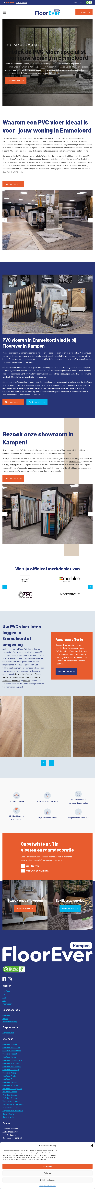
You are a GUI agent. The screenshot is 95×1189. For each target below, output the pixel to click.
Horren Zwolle (8, 1117)
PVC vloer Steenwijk (10, 1098)
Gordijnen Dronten (9, 1044)
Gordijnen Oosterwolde (11, 1066)
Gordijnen (6, 1015)
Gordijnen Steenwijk (10, 1069)
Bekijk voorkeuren (47, 1180)
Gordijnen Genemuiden (11, 1050)
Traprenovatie (8, 1032)
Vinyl (4, 1000)
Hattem (18, 674)
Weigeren (47, 1173)
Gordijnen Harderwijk (11, 1082)
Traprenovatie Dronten (11, 1101)
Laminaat (6, 991)
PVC (4, 994)
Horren (5, 1018)
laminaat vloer (75, 461)
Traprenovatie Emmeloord (13, 1104)
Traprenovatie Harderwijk (12, 1110)
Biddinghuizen (28, 674)
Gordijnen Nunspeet (10, 1085)
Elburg (37, 674)
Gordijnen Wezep (9, 1073)
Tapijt (4, 997)
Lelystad (26, 680)
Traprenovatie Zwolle (11, 1107)
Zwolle (21, 677)
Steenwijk (29, 677)
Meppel (37, 677)
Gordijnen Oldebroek (10, 1063)
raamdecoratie (33, 468)
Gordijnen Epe (8, 1079)
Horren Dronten (8, 1114)
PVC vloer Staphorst (10, 1095)
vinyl (7, 464)
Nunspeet (6, 680)
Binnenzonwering (9, 1021)
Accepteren (47, 1166)
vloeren (65, 165)
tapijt (14, 464)
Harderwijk (16, 680)
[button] (91, 1145)
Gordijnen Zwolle (9, 1076)
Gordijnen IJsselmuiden (12, 1060)
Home (8, 45)
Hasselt (5, 677)
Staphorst (14, 677)
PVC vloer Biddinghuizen (12, 1088)
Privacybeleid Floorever (47, 1186)
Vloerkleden (7, 1004)
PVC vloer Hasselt (9, 1091)
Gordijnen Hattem (9, 1057)
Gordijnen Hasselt (9, 1054)
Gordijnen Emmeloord (11, 1047)
